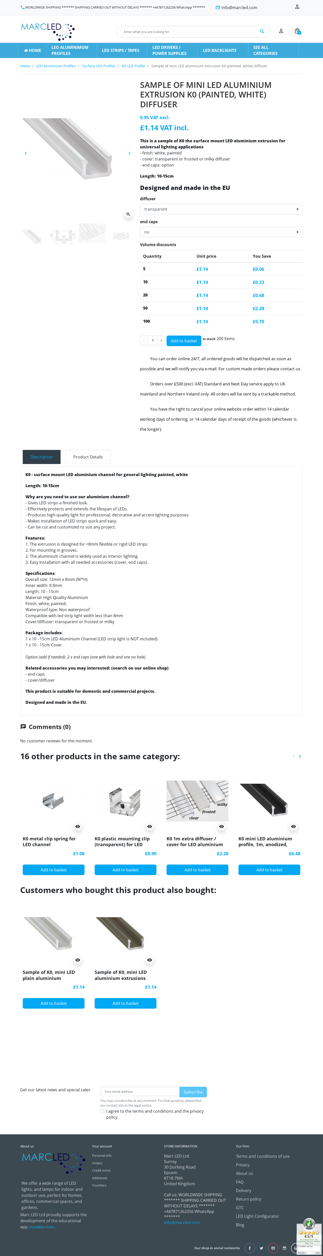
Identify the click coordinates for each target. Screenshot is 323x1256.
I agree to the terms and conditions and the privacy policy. (155, 1114)
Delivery (243, 1190)
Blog (240, 1225)
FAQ (240, 1182)
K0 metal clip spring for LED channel (49, 841)
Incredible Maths (42, 1227)
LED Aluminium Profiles (56, 65)
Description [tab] (42, 457)
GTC (240, 1207)
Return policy (248, 1199)
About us (244, 1173)
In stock (209, 339)
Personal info (102, 1155)
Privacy (243, 1165)
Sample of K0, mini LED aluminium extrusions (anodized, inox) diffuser (122, 978)
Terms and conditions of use (263, 1156)
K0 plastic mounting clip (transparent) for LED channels (122, 844)
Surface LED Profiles (99, 65)
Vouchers (99, 1185)
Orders (97, 1163)
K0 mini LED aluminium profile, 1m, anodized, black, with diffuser (265, 844)
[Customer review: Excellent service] (309, 1236)
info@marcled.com (182, 1222)
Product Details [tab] (88, 457)
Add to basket (184, 341)
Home (25, 65)
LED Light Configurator (257, 1216)
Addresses (99, 1178)
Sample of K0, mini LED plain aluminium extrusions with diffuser (50, 978)
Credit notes (101, 1170)
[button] (297, 31)
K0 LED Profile (133, 65)
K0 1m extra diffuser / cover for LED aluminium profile (195, 844)
